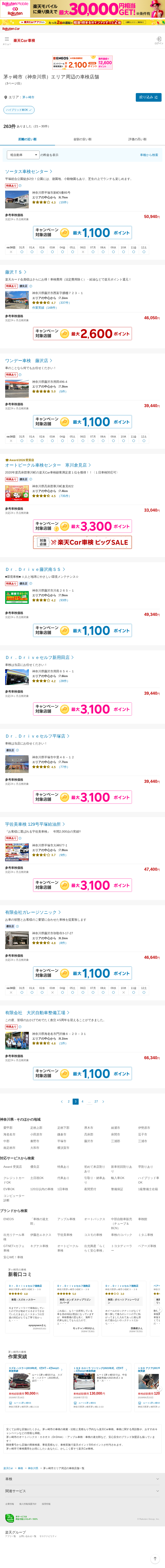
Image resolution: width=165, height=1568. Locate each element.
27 (96, 1101)
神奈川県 (33, 1468)
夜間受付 (90, 1189)
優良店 (34, 1166)
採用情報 (46, 1504)
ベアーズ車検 (147, 1246)
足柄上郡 (36, 1127)
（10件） (63, 202)
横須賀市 (63, 1147)
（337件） (64, 302)
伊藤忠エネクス (40, 1234)
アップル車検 (66, 1219)
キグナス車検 (39, 1246)
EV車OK (9, 1189)
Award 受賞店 (12, 1166)
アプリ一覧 (10, 1536)
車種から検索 (149, 155)
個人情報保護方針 (28, 1504)
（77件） (63, 767)
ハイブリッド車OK (17, 109)
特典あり (63, 1166)
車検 (20, 1468)
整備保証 (117, 1189)
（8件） (62, 943)
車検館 (142, 1219)
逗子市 (142, 1134)
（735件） (64, 496)
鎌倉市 (61, 1134)
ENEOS (8, 1219)
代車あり (63, 1178)
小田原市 (36, 1134)
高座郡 (88, 1134)
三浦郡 (115, 1141)
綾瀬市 (115, 1127)
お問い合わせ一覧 (27, 1536)
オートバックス (94, 1219)
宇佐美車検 (64, 1234)
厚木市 (88, 1127)
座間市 (115, 1134)
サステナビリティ (48, 1536)
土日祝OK (37, 1178)
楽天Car (8, 1468)
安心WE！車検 (13, 1257)
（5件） (62, 391)
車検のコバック (121, 1234)
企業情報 (9, 1504)
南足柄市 (9, 1147)
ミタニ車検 (145, 1234)
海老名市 (9, 1134)
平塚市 (61, 1141)
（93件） (63, 600)
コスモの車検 (93, 1234)
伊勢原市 (144, 1127)
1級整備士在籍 (148, 1189)
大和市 (34, 1147)
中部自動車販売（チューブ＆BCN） (121, 1223)
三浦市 (142, 1141)
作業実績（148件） (45, 307)
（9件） (62, 855)
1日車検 (62, 1189)
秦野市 (34, 1141)
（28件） (63, 681)
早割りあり (145, 1166)
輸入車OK (117, 1178)
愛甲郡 (7, 1127)
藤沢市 (88, 1141)
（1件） (62, 1043)
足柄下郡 (63, 1127)
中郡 (6, 1141)
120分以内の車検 (41, 1189)
